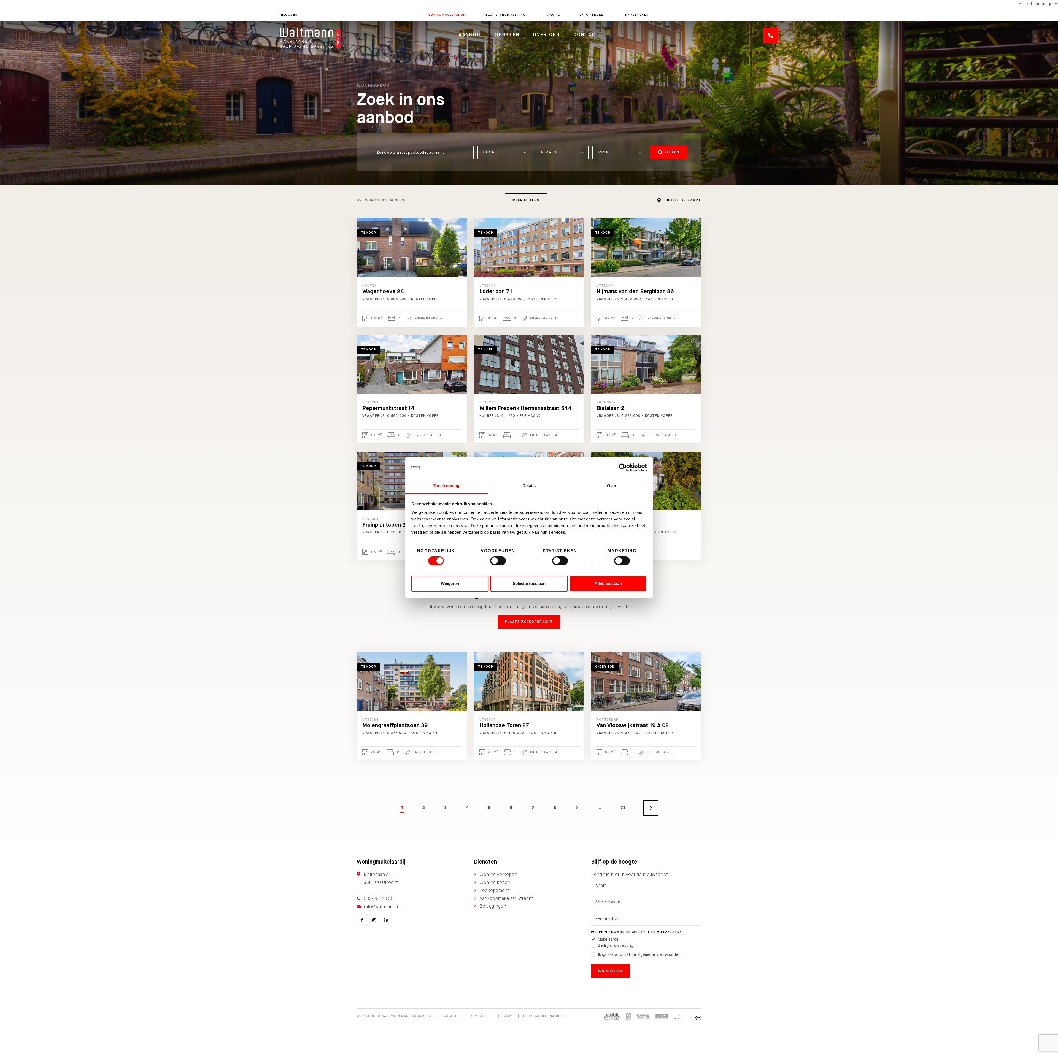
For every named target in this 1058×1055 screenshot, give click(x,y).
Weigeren (450, 583)
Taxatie (552, 15)
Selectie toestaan (529, 583)
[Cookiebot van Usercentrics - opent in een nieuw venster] (623, 467)
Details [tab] (529, 485)
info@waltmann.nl (382, 907)
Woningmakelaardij (446, 15)
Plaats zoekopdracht (529, 621)
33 (622, 807)
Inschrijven (610, 971)
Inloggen (289, 15)
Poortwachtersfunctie (545, 1016)
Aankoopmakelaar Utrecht (506, 898)
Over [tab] (611, 485)
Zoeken (671, 152)
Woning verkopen (498, 874)
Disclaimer (451, 1016)
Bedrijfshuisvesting (505, 15)
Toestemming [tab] (446, 485)
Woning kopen (494, 882)
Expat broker (592, 15)
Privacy (505, 1016)
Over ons (546, 34)
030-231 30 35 (378, 899)
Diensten (506, 34)
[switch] (498, 560)
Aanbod (469, 34)
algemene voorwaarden (659, 954)
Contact (586, 34)
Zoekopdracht (494, 890)
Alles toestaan (608, 583)
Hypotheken (637, 15)
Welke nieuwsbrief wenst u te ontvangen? (636, 932)
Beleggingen (492, 906)
